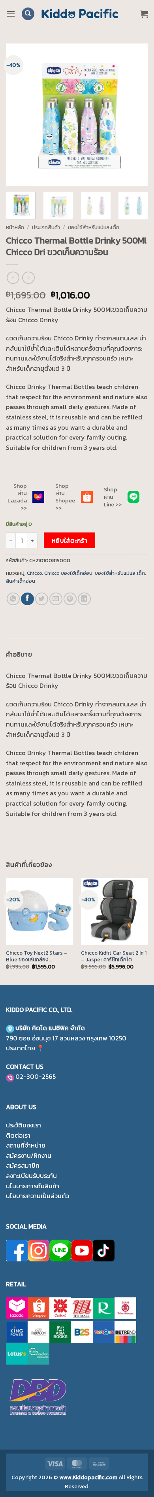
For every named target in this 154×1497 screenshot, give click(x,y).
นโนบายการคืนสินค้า (32, 1186)
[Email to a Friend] (55, 599)
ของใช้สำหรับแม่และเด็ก (93, 227)
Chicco (34, 573)
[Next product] (13, 278)
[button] (10, 13)
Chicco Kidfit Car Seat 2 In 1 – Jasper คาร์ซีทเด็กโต (113, 956)
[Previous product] (28, 278)
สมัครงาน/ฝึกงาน (28, 1155)
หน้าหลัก (15, 227)
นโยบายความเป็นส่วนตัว (37, 1196)
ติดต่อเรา (18, 1135)
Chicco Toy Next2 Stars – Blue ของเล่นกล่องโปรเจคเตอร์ (37, 956)
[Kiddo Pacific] (80, 13)
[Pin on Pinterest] (70, 599)
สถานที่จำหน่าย (25, 1145)
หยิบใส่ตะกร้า (70, 540)
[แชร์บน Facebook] (27, 599)
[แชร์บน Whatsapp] (13, 599)
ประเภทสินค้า (46, 227)
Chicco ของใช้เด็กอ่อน (68, 573)
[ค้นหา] (28, 14)
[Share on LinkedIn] (84, 599)
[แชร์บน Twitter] (41, 599)
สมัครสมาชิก (22, 1165)
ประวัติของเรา (23, 1125)
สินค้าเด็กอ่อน (20, 581)
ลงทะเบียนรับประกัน (31, 1175)
